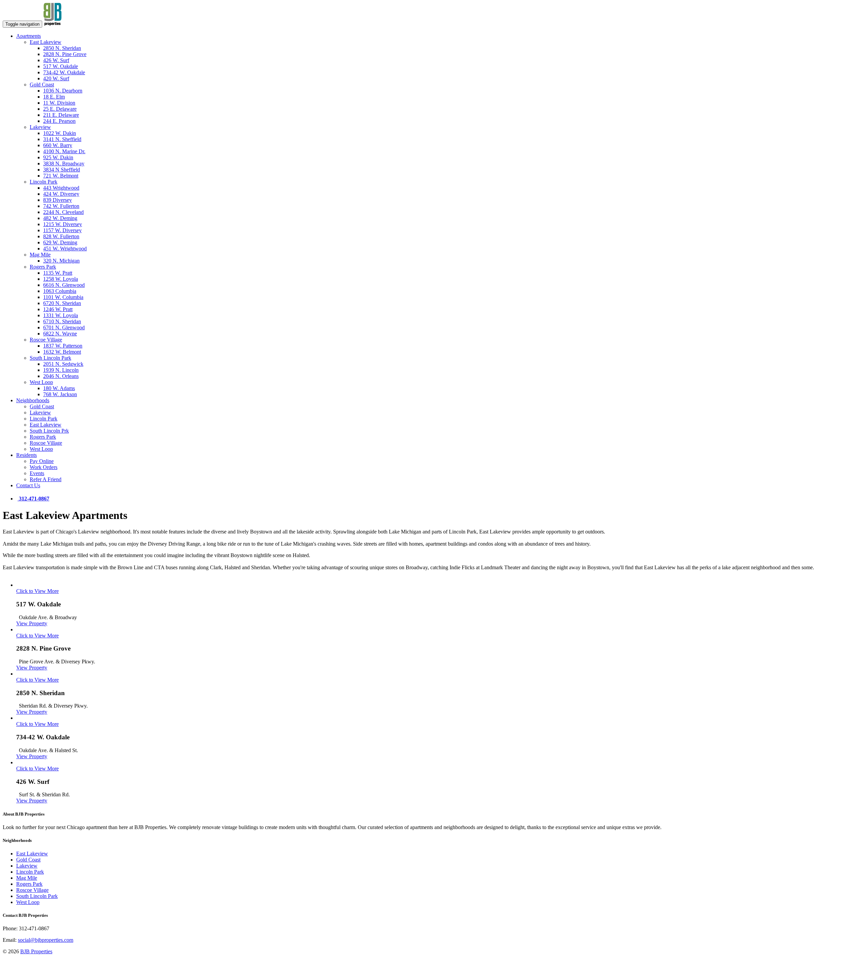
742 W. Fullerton (61, 206)
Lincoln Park (43, 182)
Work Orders (43, 467)
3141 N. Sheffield (62, 139)
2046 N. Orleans (61, 376)
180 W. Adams (59, 388)
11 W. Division (59, 103)
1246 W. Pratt (58, 309)
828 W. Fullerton (61, 236)
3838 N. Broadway (63, 163)
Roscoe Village (46, 339)
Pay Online (42, 461)
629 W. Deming (60, 242)
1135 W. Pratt (57, 273)
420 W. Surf (56, 78)
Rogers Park (43, 267)
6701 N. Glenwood (64, 327)
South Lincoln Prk (49, 431)
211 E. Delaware (61, 115)
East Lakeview (45, 42)
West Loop (41, 382)
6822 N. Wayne (60, 333)
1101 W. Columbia (63, 297)
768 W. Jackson (60, 394)
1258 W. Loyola (60, 279)
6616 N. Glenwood (64, 285)
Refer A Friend (45, 479)
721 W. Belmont (60, 176)
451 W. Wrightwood (65, 248)
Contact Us (28, 485)
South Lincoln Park (50, 358)
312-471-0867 (33, 498)
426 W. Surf (56, 60)
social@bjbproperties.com (45, 940)
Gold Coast (42, 84)
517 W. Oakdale (60, 66)
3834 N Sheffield (61, 169)
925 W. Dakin (58, 157)
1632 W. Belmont (62, 352)
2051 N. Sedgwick (63, 364)
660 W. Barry (57, 145)
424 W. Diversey (61, 194)
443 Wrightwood (61, 188)
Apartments (28, 36)
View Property (31, 623)
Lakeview (40, 127)
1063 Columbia (59, 291)
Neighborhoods (32, 400)
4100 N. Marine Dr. (64, 151)
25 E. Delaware (60, 109)
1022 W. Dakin (59, 133)
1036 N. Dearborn (62, 90)
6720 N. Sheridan (62, 303)
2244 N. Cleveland (63, 212)
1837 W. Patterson (62, 346)
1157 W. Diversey (62, 230)
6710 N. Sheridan (62, 321)
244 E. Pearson (59, 121)
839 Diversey (57, 200)
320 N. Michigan (61, 261)
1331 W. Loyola (60, 315)
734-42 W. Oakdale (64, 72)
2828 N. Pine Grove (64, 54)
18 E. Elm (54, 97)
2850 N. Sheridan (62, 48)
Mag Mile (40, 254)
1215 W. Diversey (62, 224)
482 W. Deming (60, 218)
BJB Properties (36, 951)
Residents (26, 455)
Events (37, 473)
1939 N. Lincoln (61, 370)
